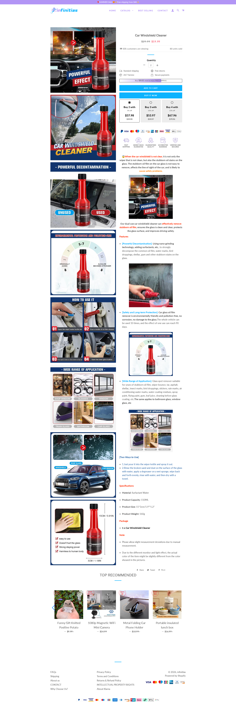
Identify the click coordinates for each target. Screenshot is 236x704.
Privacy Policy (104, 672)
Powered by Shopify (175, 675)
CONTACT (163, 10)
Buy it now (150, 95)
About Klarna (103, 689)
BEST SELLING (145, 10)
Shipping (54, 676)
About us (55, 680)
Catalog (125, 10)
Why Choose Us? (59, 689)
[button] (53, 608)
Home (112, 10)
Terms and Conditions (108, 676)
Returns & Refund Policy (109, 680)
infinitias (181, 672)
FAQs (53, 672)
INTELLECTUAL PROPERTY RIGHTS (115, 684)
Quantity (151, 60)
